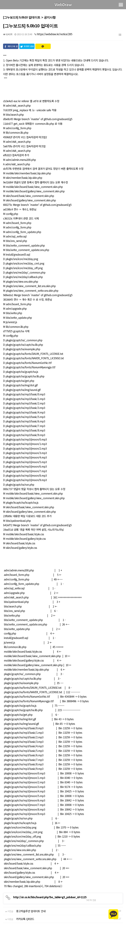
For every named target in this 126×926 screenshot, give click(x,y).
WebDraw (63, 4)
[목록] (120, 34)
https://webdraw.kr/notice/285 (54, 34)
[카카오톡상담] (113, 913)
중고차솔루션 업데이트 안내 (30, 911)
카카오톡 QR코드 (25, 919)
